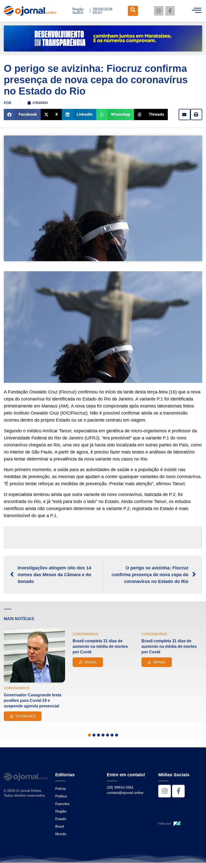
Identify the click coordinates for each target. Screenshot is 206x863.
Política (61, 796)
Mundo (60, 834)
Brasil (59, 826)
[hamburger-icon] (196, 11)
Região (61, 811)
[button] (22, 114)
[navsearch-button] (133, 11)
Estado (60, 819)
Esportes (62, 804)
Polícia (60, 789)
